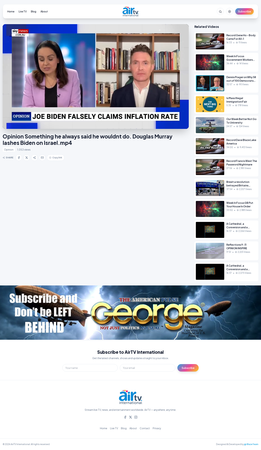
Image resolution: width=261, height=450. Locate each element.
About (44, 11)
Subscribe (244, 11)
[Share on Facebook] (19, 157)
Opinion (8, 149)
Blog (33, 11)
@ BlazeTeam (251, 444)
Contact (145, 428)
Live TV (23, 11)
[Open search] (220, 11)
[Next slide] (250, 313)
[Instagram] (135, 416)
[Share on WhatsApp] (34, 157)
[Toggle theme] (229, 11)
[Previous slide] (11, 313)
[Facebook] (125, 416)
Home (10, 11)
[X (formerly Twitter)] (130, 416)
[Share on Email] (42, 157)
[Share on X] (26, 157)
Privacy (157, 428)
